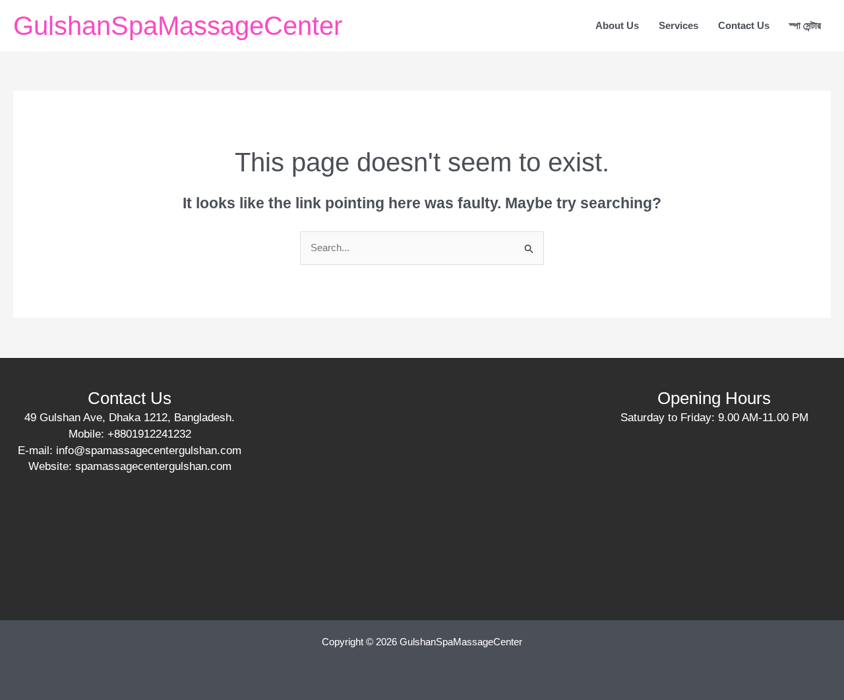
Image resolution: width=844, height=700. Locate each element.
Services (678, 25)
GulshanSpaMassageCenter (177, 25)
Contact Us (743, 25)
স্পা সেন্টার (805, 25)
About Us (617, 25)
